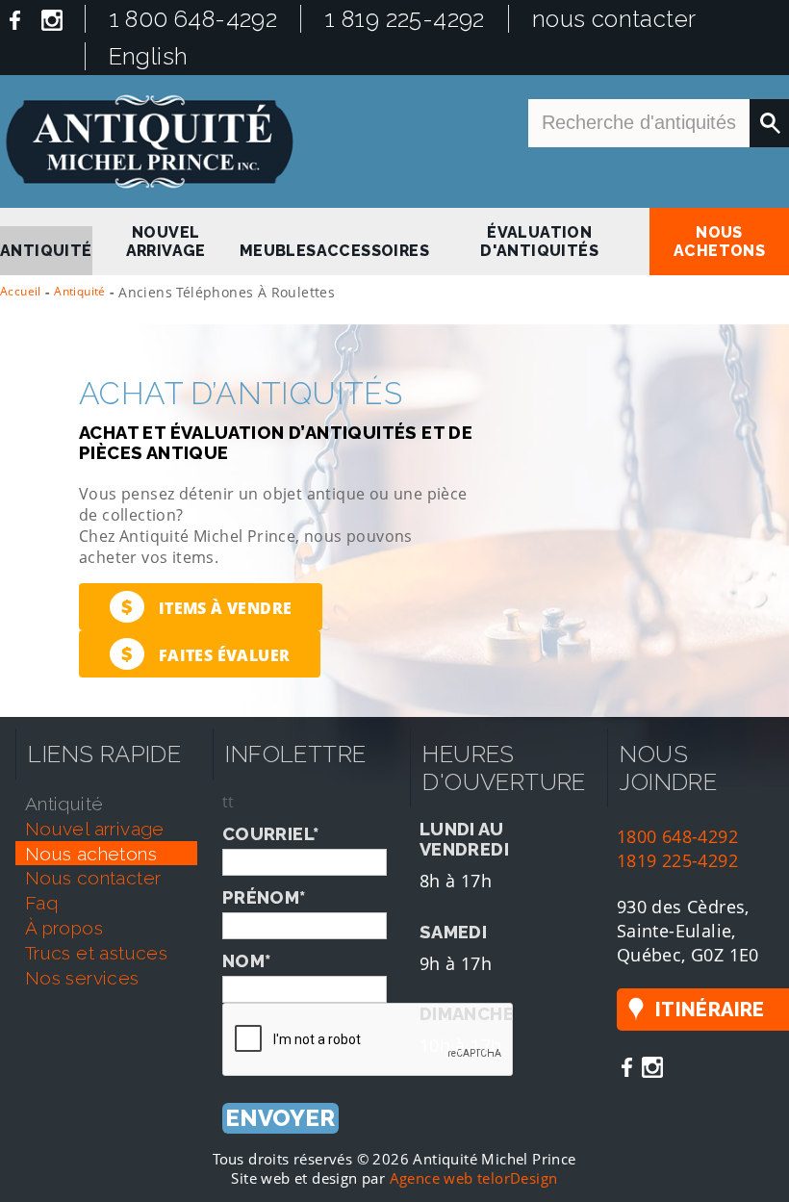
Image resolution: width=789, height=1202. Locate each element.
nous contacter (614, 19)
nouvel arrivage (166, 241)
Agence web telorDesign (474, 1178)
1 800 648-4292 (193, 19)
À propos (64, 927)
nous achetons (719, 241)
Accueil (20, 291)
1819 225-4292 (677, 860)
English (149, 56)
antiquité (46, 251)
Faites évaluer (205, 654)
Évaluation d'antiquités (539, 241)
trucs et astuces (96, 952)
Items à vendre (206, 607)
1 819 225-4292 (404, 19)
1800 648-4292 (677, 836)
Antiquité (80, 291)
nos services (82, 977)
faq (41, 902)
